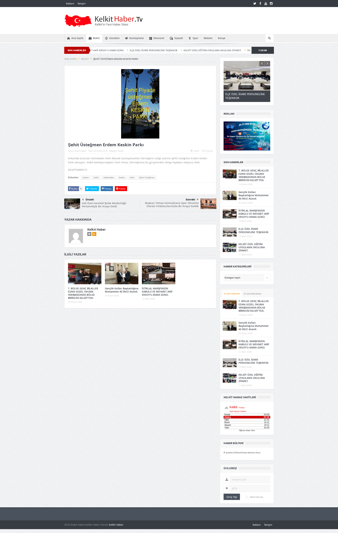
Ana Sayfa (77, 38)
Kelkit (96, 38)
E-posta (209, 150)
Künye (221, 38)
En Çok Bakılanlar (252, 293)
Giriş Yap (231, 497)
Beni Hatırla (256, 497)
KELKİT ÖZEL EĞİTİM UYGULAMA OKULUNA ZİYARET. (192, 50)
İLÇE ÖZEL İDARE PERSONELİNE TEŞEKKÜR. (133, 50)
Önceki (90, 199)
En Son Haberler (232, 293)
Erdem (86, 177)
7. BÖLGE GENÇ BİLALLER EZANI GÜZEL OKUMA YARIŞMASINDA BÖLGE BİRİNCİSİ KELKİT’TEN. (83, 293)
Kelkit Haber (80, 150)
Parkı (132, 177)
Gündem (114, 38)
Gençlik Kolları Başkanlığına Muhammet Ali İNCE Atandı (121, 290)
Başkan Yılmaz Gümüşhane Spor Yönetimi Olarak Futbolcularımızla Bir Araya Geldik (172, 204)
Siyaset (178, 38)
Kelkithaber (109, 177)
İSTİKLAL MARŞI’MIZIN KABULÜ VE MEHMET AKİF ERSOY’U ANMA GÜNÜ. (157, 291)
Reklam (70, 3)
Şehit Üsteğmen (147, 177)
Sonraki (190, 199)
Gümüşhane (136, 38)
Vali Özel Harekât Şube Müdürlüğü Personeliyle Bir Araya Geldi (104, 204)
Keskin (122, 177)
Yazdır (196, 150)
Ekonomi (159, 38)
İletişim (82, 3)
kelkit (96, 177)
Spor (195, 38)
